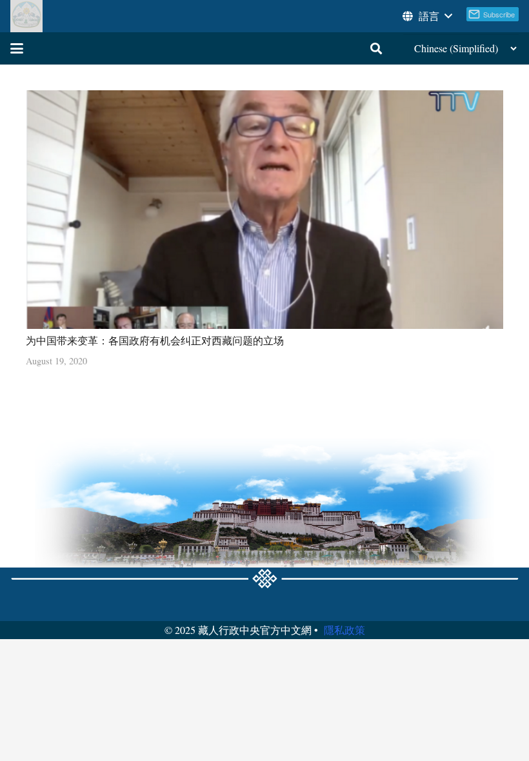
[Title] (26, 16)
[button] (426, 16)
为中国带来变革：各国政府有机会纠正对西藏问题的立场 (155, 340)
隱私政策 (344, 630)
